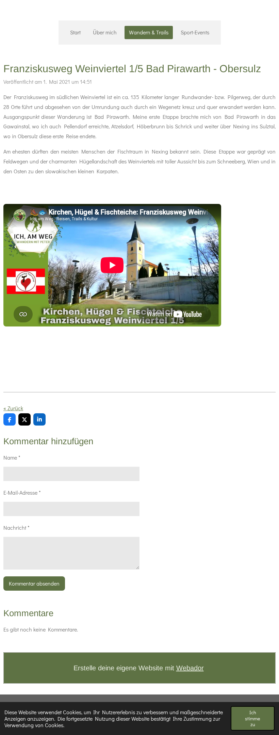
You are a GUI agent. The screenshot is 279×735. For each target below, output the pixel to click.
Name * (11, 457)
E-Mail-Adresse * (22, 492)
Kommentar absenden (34, 583)
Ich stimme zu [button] (252, 718)
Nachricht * (16, 527)
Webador (190, 668)
